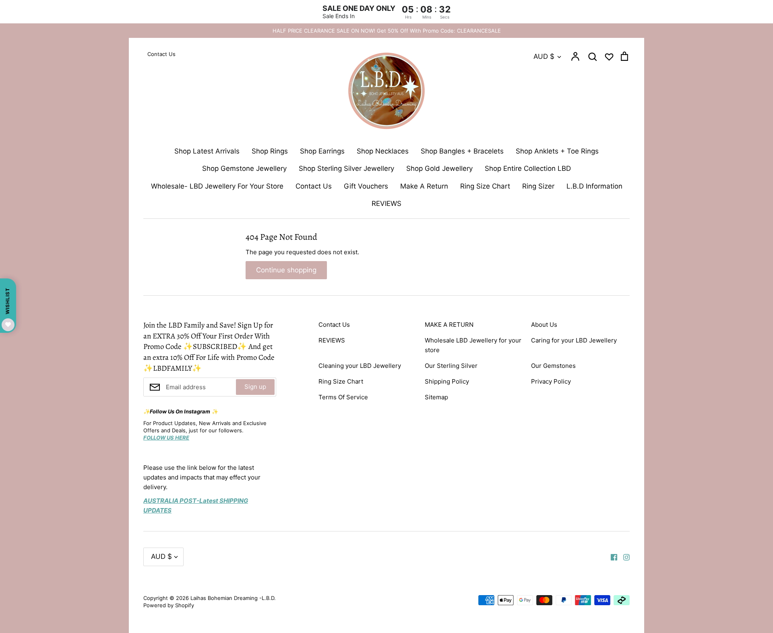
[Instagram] (623, 556)
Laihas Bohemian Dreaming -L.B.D (232, 598)
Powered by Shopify (168, 605)
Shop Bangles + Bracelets (462, 151)
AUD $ (543, 56)
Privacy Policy (551, 381)
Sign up (255, 386)
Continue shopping (286, 270)
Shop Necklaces (383, 151)
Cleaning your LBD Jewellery (359, 365)
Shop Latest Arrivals (207, 151)
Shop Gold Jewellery (439, 168)
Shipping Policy (447, 381)
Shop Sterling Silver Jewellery (346, 168)
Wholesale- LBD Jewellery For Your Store (217, 186)
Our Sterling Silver (451, 365)
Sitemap (436, 397)
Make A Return (424, 186)
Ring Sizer (538, 186)
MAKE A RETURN (449, 324)
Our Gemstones (553, 365)
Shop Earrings (322, 151)
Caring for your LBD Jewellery (574, 340)
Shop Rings (270, 151)
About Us (544, 324)
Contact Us (314, 186)
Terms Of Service (343, 397)
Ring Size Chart (485, 186)
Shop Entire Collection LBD (528, 168)
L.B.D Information (594, 186)
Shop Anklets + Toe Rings (557, 151)
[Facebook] (611, 556)
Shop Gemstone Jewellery (244, 168)
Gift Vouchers (366, 186)
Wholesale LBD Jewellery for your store (473, 345)
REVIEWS (386, 203)
